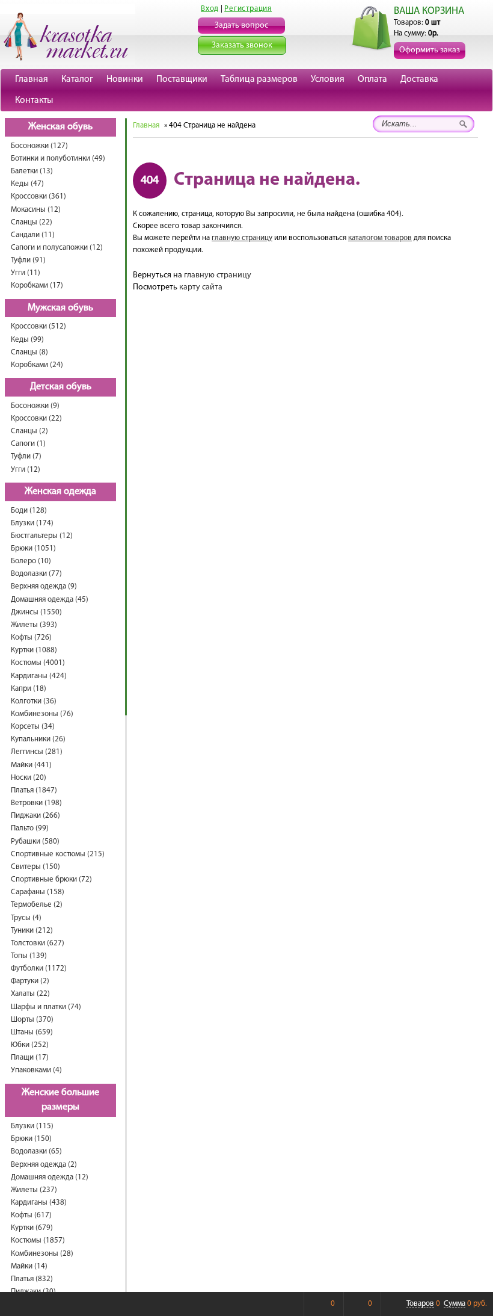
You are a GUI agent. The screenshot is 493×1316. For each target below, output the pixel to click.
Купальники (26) (38, 739)
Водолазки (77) (36, 574)
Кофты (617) (31, 1215)
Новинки (124, 79)
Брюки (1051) (33, 548)
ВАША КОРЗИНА (429, 11)
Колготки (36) (34, 701)
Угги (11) (25, 273)
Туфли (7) (26, 456)
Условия (327, 79)
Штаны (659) (32, 1032)
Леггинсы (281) (37, 752)
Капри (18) (28, 689)
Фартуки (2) (30, 981)
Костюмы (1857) (38, 1240)
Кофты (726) (31, 637)
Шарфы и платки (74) (46, 1007)
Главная (31, 79)
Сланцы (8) (29, 352)
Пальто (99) (30, 828)
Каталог (77, 79)
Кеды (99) (27, 340)
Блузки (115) (32, 1126)
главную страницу (242, 238)
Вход (210, 9)
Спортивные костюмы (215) (58, 854)
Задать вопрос (241, 25)
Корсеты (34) (33, 727)
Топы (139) (29, 956)
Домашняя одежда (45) (49, 600)
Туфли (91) (28, 260)
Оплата (372, 79)
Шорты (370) (32, 1020)
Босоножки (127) (39, 146)
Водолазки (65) (36, 1151)
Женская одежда (60, 491)
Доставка (419, 79)
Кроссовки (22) (36, 418)
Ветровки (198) (36, 803)
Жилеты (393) (34, 625)
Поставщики (181, 79)
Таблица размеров (259, 79)
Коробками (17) (37, 285)
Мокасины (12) (36, 210)
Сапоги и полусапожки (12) (57, 248)
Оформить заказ (429, 50)
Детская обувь (60, 387)
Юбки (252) (30, 1045)
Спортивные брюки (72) (51, 879)
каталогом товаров (380, 238)
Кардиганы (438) (39, 1202)
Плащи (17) (30, 1057)
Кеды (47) (27, 184)
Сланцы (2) (29, 431)
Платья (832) (32, 1279)
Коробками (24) (37, 365)
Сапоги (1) (28, 444)
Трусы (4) (26, 918)
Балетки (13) (32, 171)
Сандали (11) (33, 235)
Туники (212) (32, 930)
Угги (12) (25, 470)
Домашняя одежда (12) (49, 1177)
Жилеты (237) (34, 1190)
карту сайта (200, 287)
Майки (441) (31, 765)
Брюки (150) (31, 1139)
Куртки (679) (32, 1228)
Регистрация (248, 9)
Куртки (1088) (34, 650)
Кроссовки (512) (38, 326)
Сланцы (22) (31, 222)
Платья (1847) (34, 790)
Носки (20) (28, 778)
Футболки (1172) (39, 968)
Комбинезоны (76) (42, 714)
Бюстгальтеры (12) (42, 536)
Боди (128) (29, 510)
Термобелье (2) (37, 905)
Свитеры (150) (35, 867)
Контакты (34, 100)
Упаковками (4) (36, 1070)
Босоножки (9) (35, 406)
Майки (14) (29, 1266)
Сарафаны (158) (37, 892)
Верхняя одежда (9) (44, 586)
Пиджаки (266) (35, 816)
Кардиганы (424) (39, 676)
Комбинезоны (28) (42, 1254)
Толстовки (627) (37, 943)
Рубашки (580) (35, 841)
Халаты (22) (30, 994)
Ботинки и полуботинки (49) (58, 158)
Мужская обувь (60, 308)
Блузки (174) (32, 523)
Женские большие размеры (60, 1100)
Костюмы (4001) (38, 663)
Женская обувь (60, 127)
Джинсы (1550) (36, 612)
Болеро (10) (31, 561)
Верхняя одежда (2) (44, 1165)
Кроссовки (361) (38, 196)
